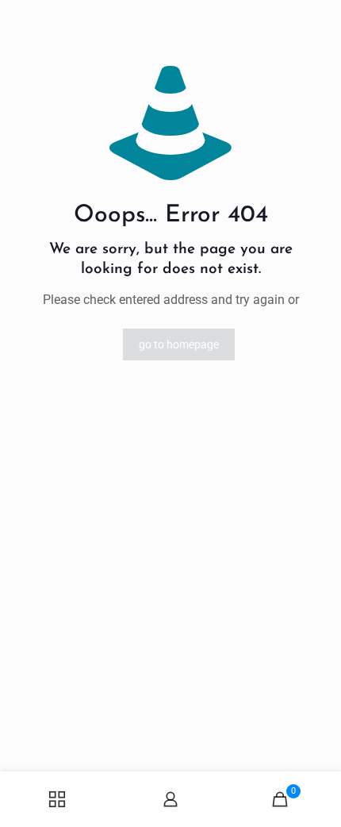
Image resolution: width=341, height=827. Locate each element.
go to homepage (179, 344)
